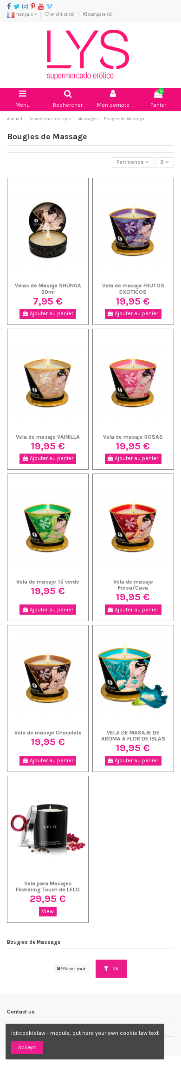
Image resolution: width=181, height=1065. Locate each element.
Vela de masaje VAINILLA (48, 437)
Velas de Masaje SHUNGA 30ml (48, 288)
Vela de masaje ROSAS (133, 437)
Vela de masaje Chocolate (48, 732)
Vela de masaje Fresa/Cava (133, 584)
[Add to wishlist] (37, 276)
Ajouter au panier (50, 313)
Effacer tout (73, 969)
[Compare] (47, 276)
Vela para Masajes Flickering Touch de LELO (48, 886)
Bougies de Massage (33, 942)
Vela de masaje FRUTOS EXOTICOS (133, 288)
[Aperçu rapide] (59, 276)
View (48, 911)
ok (115, 968)
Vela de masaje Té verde (47, 581)
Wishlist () (62, 14)
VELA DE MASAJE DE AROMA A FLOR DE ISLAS (133, 735)
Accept (27, 1047)
